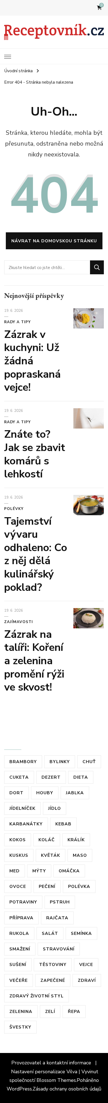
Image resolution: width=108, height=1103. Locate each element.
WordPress (19, 1088)
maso (80, 855)
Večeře (18, 980)
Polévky (14, 508)
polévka (79, 886)
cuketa (19, 777)
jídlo (54, 808)
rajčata (57, 918)
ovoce (17, 886)
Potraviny (23, 902)
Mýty (39, 871)
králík (76, 840)
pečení (47, 886)
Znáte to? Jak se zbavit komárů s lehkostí (34, 454)
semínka (81, 933)
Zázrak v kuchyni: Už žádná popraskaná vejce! (32, 361)
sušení (17, 964)
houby (44, 793)
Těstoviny (52, 964)
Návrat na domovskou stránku (54, 241)
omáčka (69, 871)
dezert (51, 777)
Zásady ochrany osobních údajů (67, 1088)
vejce (86, 964)
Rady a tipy (17, 322)
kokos (17, 840)
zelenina (20, 1011)
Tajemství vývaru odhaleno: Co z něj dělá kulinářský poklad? (35, 554)
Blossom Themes (56, 1080)
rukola (19, 933)
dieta (80, 777)
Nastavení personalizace (38, 1071)
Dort (16, 793)
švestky (20, 1027)
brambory (23, 762)
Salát (50, 933)
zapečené (52, 980)
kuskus (18, 855)
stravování (58, 949)
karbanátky (26, 824)
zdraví (87, 980)
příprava (21, 918)
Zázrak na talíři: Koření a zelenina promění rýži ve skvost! (34, 660)
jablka (75, 793)
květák (50, 855)
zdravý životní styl (36, 996)
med (14, 871)
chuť (89, 762)
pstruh (60, 902)
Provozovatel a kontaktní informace (51, 1062)
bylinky (60, 762)
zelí (50, 1011)
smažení (19, 949)
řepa (74, 1011)
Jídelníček (22, 808)
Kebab (63, 824)
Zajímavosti (18, 621)
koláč (46, 840)
